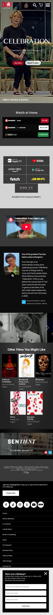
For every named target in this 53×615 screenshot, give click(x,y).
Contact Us (7, 566)
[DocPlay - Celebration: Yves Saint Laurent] (14, 134)
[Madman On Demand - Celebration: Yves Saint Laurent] (14, 127)
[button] (5, 328)
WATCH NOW (43, 127)
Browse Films (8, 550)
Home (5, 513)
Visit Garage (7, 561)
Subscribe (10, 493)
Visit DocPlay (7, 556)
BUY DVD (44, 120)
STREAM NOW (43, 134)
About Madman (8, 519)
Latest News (7, 529)
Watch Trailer (33, 63)
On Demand (7, 545)
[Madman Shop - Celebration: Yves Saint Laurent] (14, 120)
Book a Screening (9, 534)
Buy (18, 63)
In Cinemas (7, 524)
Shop (5, 540)
